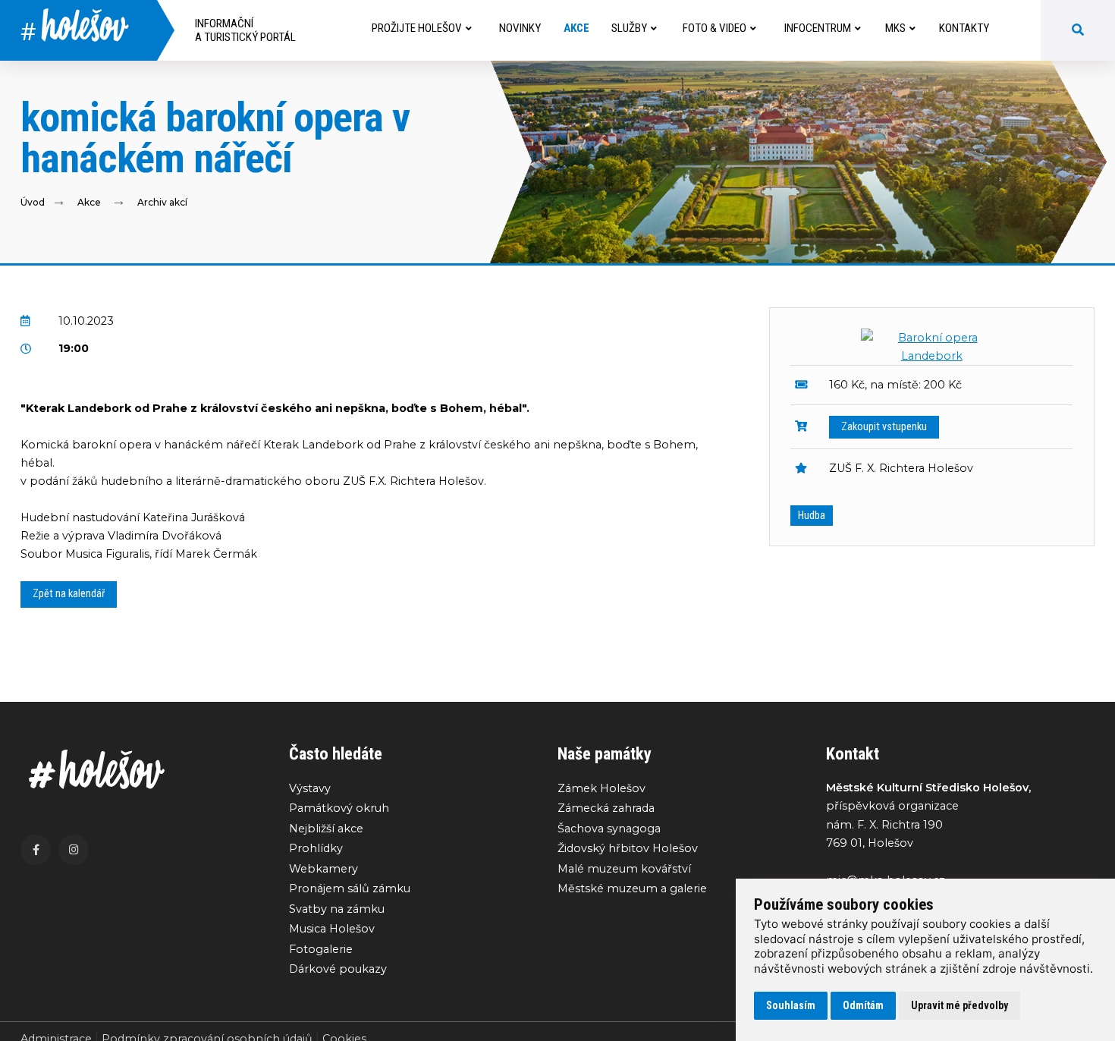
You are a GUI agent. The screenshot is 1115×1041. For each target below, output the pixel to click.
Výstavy (310, 788)
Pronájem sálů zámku (349, 888)
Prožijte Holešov (417, 28)
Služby (629, 28)
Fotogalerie (321, 949)
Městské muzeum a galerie (632, 888)
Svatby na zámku (337, 909)
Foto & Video (714, 28)
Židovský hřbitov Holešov (628, 848)
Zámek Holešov (601, 788)
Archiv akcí (162, 202)
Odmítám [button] (863, 1005)
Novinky (520, 28)
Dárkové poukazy (338, 969)
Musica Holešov (332, 929)
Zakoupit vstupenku (884, 426)
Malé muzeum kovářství (624, 869)
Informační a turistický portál (245, 30)
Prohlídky (316, 848)
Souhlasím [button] (790, 1005)
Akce (576, 28)
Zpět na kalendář (69, 593)
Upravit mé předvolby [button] (959, 1005)
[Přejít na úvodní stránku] (139, 770)
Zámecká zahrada (606, 808)
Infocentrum (817, 28)
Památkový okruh (339, 808)
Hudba (811, 515)
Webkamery (323, 869)
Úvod (32, 202)
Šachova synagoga (609, 828)
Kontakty (964, 28)
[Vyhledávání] (1078, 30)
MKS (895, 28)
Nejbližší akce (326, 828)
